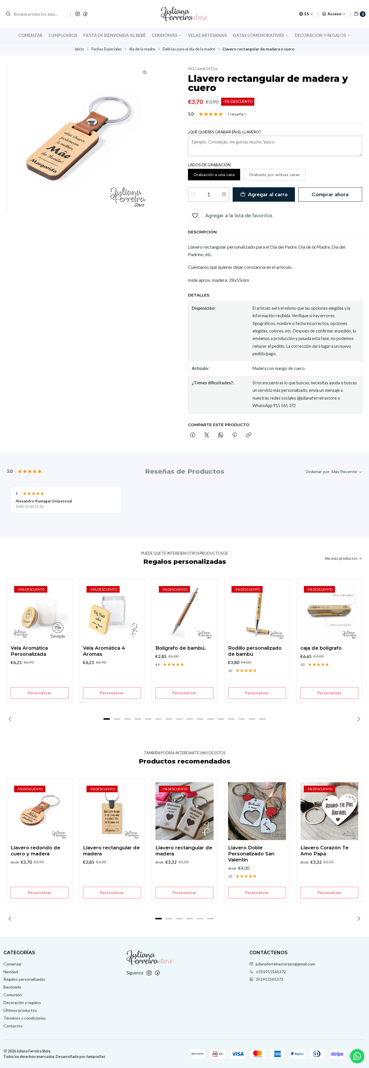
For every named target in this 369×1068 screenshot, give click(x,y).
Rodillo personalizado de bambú (255, 651)
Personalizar (40, 693)
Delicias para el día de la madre (189, 49)
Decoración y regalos (320, 35)
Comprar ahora (330, 194)
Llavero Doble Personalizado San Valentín (251, 854)
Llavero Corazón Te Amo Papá (324, 851)
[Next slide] (357, 719)
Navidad (10, 971)
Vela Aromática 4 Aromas (104, 651)
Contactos (13, 1025)
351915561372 (269, 979)
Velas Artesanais (207, 35)
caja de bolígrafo (321, 648)
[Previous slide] (11, 719)
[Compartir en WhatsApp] (220, 435)
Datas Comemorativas (258, 35)
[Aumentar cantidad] (224, 194)
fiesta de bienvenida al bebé (114, 35)
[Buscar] (8, 14)
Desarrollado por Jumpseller (80, 1056)
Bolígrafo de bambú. (180, 648)
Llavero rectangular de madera (111, 851)
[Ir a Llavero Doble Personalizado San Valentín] (257, 811)
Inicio (79, 49)
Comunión (12, 994)
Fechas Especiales (106, 49)
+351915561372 (271, 971)
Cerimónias (164, 35)
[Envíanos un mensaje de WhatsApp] (357, 1056)
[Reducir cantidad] (193, 194)
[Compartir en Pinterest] (235, 435)
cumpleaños (62, 35)
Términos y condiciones (24, 1018)
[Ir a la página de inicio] (184, 14)
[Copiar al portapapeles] (248, 435)
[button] (106, 719)
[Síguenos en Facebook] (85, 14)
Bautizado (12, 986)
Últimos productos (20, 1010)
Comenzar (30, 35)
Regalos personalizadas (24, 979)
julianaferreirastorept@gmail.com (285, 963)
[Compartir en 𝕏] (207, 435)
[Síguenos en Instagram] (77, 14)
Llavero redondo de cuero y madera (35, 851)
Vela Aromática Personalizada (29, 651)
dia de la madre (142, 49)
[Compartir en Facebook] (192, 435)
